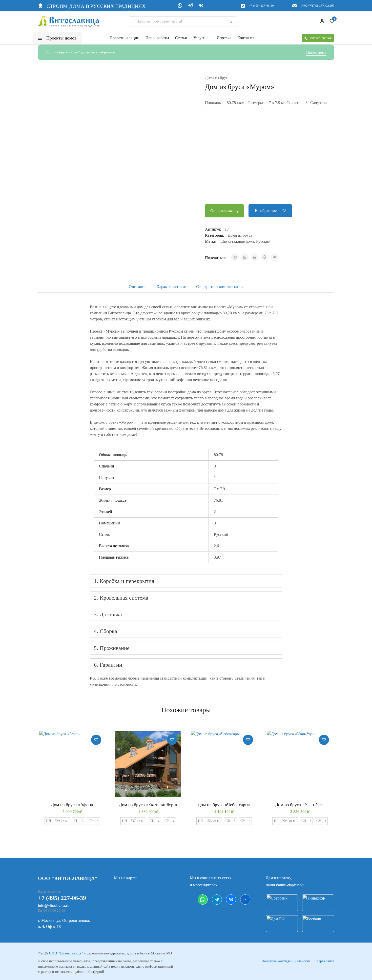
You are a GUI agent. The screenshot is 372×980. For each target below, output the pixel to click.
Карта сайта (325, 961)
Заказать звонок (320, 38)
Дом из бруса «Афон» (72, 804)
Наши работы (157, 38)
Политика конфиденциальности (286, 961)
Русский (263, 241)
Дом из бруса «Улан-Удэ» (300, 804)
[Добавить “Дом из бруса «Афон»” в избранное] (96, 740)
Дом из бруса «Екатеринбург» (148, 804)
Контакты (245, 38)
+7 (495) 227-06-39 (261, 5)
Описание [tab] (137, 286)
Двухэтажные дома (237, 241)
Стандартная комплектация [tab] (219, 286)
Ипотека (224, 38)
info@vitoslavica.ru (317, 5)
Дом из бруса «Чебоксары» (224, 804)
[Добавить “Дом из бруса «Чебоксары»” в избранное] (248, 740)
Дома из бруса (217, 77)
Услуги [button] (199, 38)
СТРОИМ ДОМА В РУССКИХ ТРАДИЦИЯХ (96, 6)
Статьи (181, 38)
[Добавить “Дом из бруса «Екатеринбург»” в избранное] (172, 740)
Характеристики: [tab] (171, 286)
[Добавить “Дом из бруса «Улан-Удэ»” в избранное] (324, 740)
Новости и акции (124, 38)
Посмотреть (316, 52)
